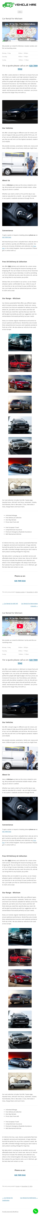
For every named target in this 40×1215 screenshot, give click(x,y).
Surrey (18, 1186)
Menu (20, 11)
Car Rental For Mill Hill (10, 603)
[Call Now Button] (35, 1211)
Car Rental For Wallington (29, 1198)
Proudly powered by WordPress (10, 1211)
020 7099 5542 (6, 237)
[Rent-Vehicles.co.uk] (20, 5)
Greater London (20, 592)
